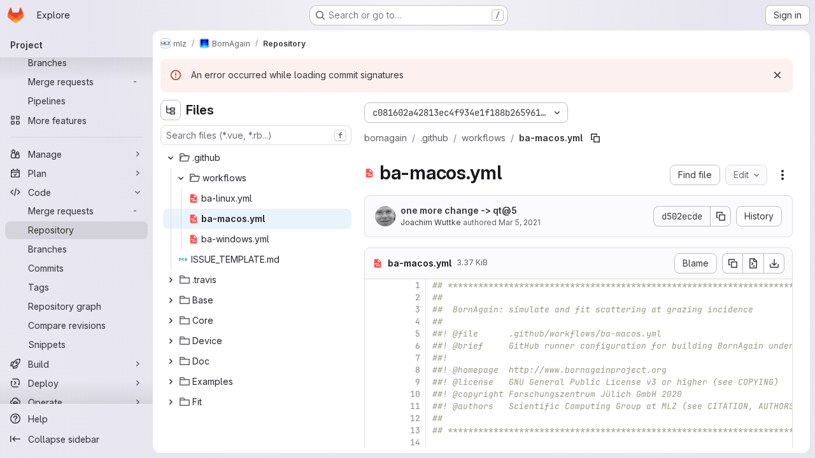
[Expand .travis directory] (170, 280)
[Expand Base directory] (170, 300)
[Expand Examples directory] (170, 381)
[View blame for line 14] (375, 442)
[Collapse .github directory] (170, 157)
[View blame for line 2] (375, 297)
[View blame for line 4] (375, 322)
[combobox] (255, 135)
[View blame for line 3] (375, 309)
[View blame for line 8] (375, 370)
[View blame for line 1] (375, 285)
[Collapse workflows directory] (180, 178)
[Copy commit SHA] (721, 216)
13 (415, 430)
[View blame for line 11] (375, 406)
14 (415, 442)
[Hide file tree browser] (170, 110)
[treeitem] (257, 158)
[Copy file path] (595, 138)
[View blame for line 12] (375, 418)
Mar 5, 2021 (520, 222)
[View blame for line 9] (375, 382)
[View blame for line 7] (375, 358)
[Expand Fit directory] (170, 402)
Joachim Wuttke (430, 222)
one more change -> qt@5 (458, 210)
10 (415, 394)
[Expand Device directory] (170, 341)
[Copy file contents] (732, 263)
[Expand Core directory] (170, 320)
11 (415, 406)
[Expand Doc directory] (170, 361)
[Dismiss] (777, 75)
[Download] (774, 263)
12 (415, 418)
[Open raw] (753, 263)
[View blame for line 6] (375, 346)
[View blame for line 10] (375, 394)
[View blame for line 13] (375, 430)
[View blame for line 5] (375, 334)
